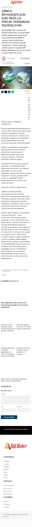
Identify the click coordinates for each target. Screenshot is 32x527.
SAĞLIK (5, 25)
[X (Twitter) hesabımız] (10, 524)
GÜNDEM (5, 14)
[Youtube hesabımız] (20, 524)
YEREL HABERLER (8, 43)
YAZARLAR (6, 39)
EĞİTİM (5, 29)
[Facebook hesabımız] (5, 524)
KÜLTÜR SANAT (7, 32)
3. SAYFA (5, 18)
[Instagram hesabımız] (15, 524)
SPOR (4, 21)
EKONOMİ (5, 36)
